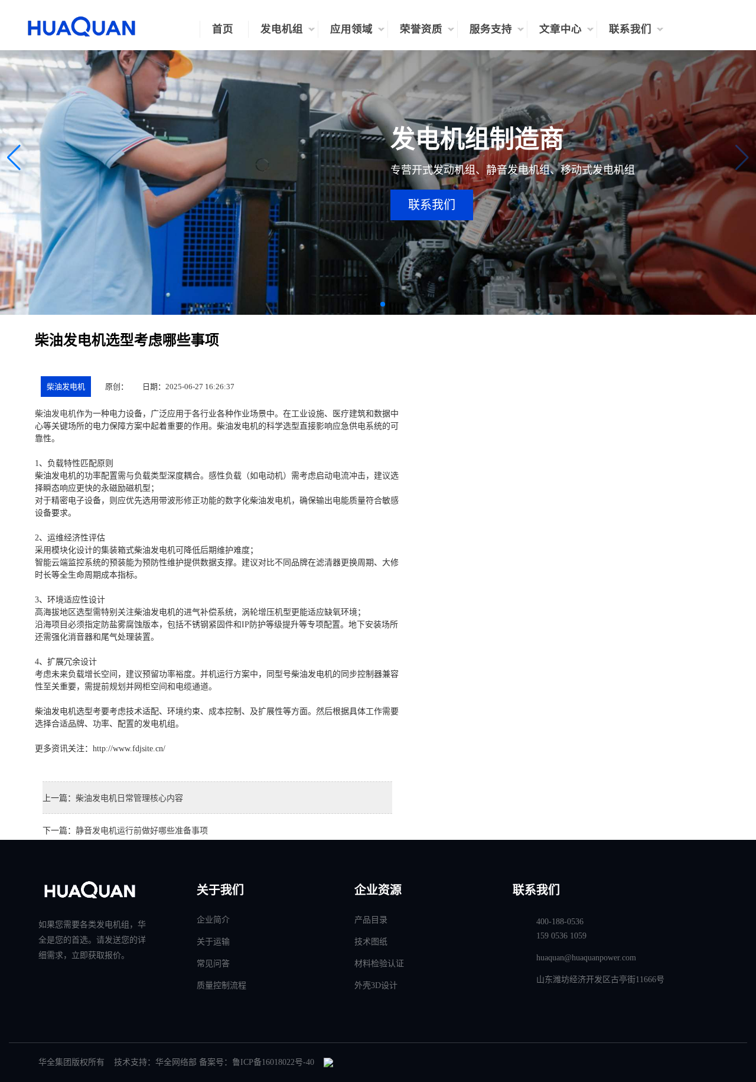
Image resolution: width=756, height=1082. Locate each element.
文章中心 (560, 29)
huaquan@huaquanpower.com (586, 957)
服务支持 (491, 29)
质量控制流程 (221, 985)
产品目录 (370, 919)
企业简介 (213, 919)
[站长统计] (328, 1062)
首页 (222, 29)
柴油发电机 (66, 386)
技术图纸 (370, 941)
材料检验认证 (379, 963)
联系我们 (630, 29)
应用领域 (351, 29)
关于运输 (213, 941)
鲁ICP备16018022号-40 (273, 1062)
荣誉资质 (421, 29)
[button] (14, 158)
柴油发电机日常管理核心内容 (129, 798)
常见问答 (213, 963)
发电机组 (281, 29)
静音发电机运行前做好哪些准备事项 (142, 830)
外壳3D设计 (375, 985)
